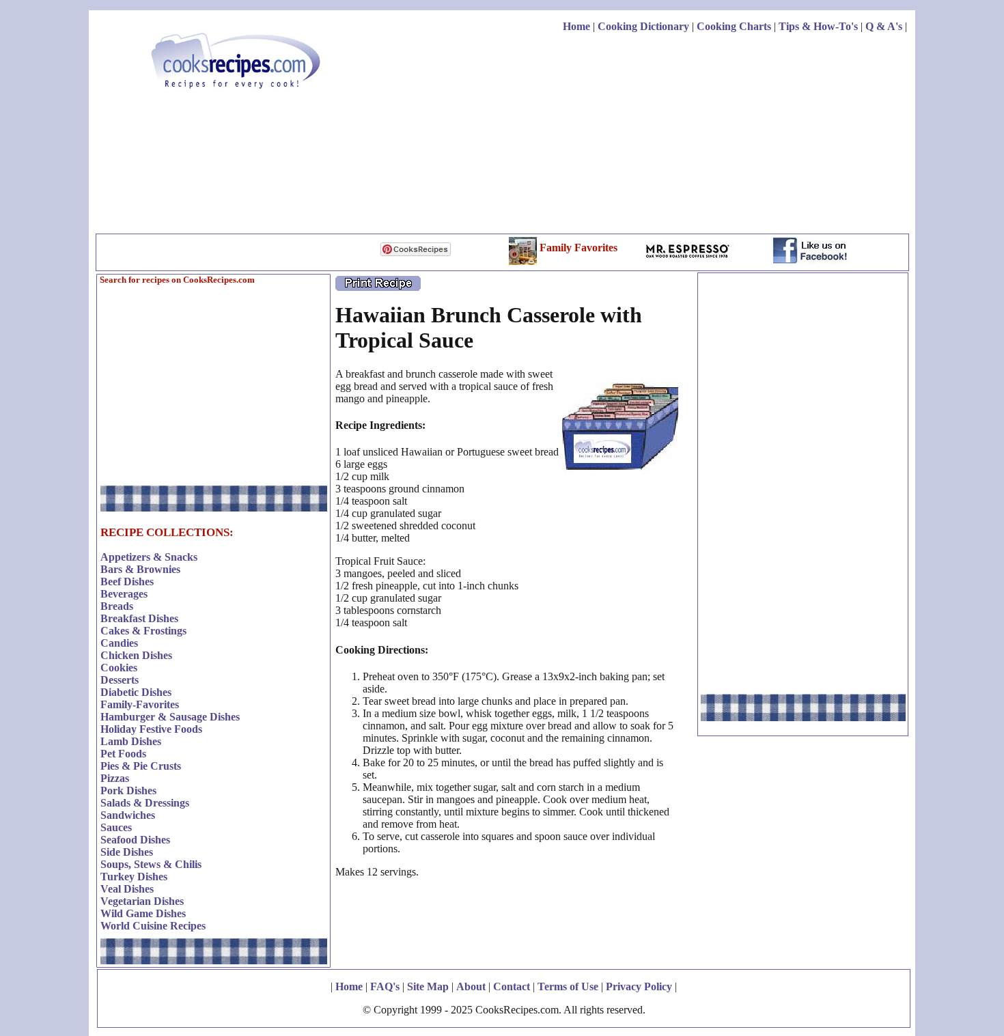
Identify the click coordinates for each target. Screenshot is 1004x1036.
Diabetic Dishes (135, 692)
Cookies (118, 667)
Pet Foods (123, 753)
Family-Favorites (139, 704)
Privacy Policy (639, 986)
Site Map (428, 986)
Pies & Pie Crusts (140, 766)
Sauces (116, 827)
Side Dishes (126, 852)
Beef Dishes (127, 581)
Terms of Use (568, 986)
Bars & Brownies (140, 569)
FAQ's (385, 986)
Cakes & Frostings (143, 630)
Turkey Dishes (133, 876)
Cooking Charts (734, 26)
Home (576, 26)
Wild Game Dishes (143, 913)
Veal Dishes (127, 889)
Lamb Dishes (130, 741)
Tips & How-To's (818, 26)
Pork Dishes (128, 790)
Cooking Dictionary (643, 26)
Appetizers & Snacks (148, 557)
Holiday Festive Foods (151, 729)
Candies (119, 643)
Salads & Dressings (144, 803)
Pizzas (114, 778)
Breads (116, 606)
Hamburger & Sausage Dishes (170, 717)
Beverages (124, 594)
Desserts (119, 680)
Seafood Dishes (135, 839)
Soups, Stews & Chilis (150, 864)
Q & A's (883, 26)
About (471, 986)
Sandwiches (127, 815)
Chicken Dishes (136, 655)
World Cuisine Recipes (153, 926)
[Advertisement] (658, 135)
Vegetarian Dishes (142, 901)
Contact (511, 986)
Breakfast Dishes (139, 618)
